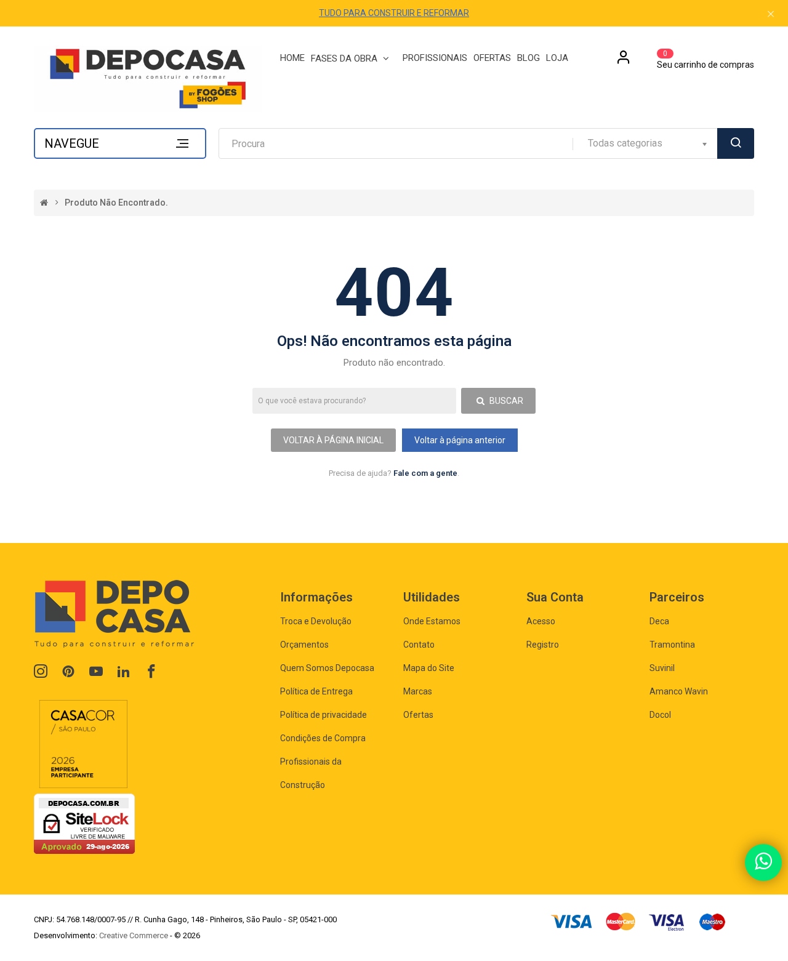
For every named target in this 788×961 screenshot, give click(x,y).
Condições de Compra (323, 738)
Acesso (540, 621)
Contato (419, 644)
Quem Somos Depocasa (327, 668)
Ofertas (418, 715)
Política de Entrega (316, 691)
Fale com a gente (425, 473)
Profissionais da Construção (311, 773)
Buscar (505, 401)
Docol (660, 715)
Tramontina (672, 644)
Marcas (417, 691)
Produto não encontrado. (116, 203)
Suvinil (662, 668)
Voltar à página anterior (459, 440)
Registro (542, 644)
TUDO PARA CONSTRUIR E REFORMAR (394, 13)
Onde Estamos (431, 621)
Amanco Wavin (678, 691)
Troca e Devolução (316, 621)
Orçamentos (304, 644)
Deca (659, 621)
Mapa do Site (428, 668)
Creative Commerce (133, 935)
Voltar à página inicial (333, 440)
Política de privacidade (323, 715)
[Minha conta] (624, 61)
